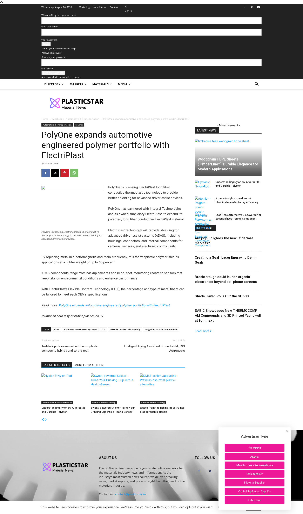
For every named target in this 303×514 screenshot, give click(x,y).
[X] (252, 7)
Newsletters (100, 7)
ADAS (56, 329)
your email (47, 68)
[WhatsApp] (74, 173)
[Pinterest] (64, 173)
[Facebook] (245, 7)
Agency (254, 456)
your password (49, 39)
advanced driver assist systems (80, 329)
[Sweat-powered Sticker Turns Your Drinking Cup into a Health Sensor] (113, 388)
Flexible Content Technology (125, 329)
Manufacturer (255, 474)
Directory (52, 84)
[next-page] (45, 419)
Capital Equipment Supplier (254, 491)
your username (49, 26)
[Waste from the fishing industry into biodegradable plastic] (162, 388)
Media (122, 84)
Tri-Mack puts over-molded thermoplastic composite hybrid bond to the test (70, 348)
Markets (76, 84)
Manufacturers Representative (254, 465)
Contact (114, 7)
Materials (100, 84)
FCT (103, 329)
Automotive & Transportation (82, 119)
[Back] (126, 6)
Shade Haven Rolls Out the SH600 (222, 296)
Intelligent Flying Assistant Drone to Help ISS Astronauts (154, 348)
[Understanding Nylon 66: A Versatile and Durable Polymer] (63, 388)
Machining (255, 447)
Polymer (79, 124)
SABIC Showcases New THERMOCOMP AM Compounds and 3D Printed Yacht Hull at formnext (228, 315)
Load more (202, 331)
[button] (257, 84)
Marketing (84, 7)
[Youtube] (258, 7)
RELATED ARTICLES (57, 365)
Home (44, 119)
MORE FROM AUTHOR (89, 365)
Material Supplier (254, 482)
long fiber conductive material (161, 329)
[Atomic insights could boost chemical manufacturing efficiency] (203, 211)
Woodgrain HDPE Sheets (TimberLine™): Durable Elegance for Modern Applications (228, 164)
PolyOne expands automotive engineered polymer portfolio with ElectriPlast (114, 305)
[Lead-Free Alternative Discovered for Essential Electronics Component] (203, 230)
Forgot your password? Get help (58, 48)
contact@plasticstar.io (130, 494)
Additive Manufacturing (103, 402)
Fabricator (254, 500)
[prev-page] (42, 419)
